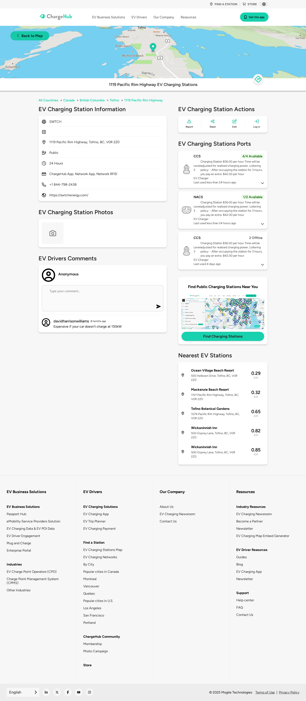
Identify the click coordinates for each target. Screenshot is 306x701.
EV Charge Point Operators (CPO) (32, 572)
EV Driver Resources (251, 550)
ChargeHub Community (101, 637)
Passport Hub (16, 514)
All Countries (48, 100)
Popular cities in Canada (101, 572)
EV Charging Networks (100, 557)
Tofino (114, 100)
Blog (239, 564)
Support (242, 593)
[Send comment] (158, 306)
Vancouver (91, 586)
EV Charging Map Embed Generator (262, 536)
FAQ (239, 607)
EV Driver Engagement (23, 536)
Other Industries (18, 590)
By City (88, 564)
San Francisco (93, 615)
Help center (245, 600)
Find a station (226, 4)
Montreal (90, 579)
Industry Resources (250, 507)
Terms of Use (265, 692)
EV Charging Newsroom (177, 514)
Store (252, 4)
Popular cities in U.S (98, 601)
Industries (14, 564)
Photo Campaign (95, 651)
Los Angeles (92, 608)
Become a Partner (249, 521)
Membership (92, 644)
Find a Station (93, 542)
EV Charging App (96, 514)
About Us (166, 507)
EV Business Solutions (23, 507)
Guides (241, 557)
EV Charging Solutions (100, 507)
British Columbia (92, 100)
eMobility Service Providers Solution (33, 521)
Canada (69, 100)
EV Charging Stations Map (102, 550)
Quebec (89, 593)
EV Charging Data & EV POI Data (31, 529)
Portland (89, 623)
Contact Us (168, 521)
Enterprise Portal (19, 550)
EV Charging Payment (99, 529)
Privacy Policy (289, 692)
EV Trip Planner (94, 521)
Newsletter (244, 529)
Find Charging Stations (223, 336)
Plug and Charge (19, 543)
